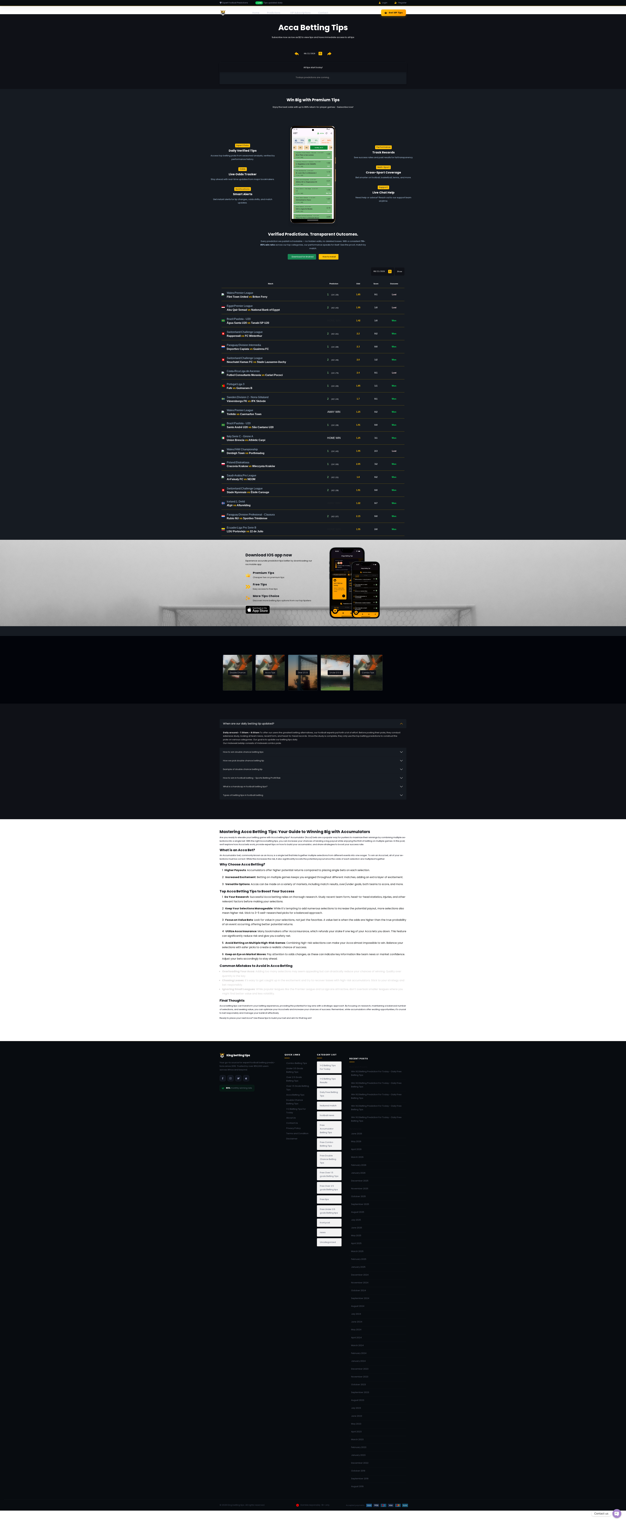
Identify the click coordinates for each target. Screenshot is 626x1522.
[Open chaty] (616, 1513)
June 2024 (356, 1321)
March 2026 (357, 1157)
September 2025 (360, 1204)
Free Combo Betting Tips (326, 1144)
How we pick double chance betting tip (243, 760)
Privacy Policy (293, 1128)
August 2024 (357, 1306)
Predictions (273, 12)
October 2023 (358, 1384)
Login (384, 2)
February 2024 (358, 1353)
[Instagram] (230, 1078)
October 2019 (358, 1470)
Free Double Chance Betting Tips (328, 1159)
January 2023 (358, 1455)
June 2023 (356, 1416)
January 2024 (358, 1361)
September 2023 (360, 1392)
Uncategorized (328, 1242)
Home (255, 12)
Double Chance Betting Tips (294, 1101)
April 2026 (356, 1149)
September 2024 (360, 1298)
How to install (329, 256)
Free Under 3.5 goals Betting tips (329, 1211)
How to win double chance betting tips (243, 752)
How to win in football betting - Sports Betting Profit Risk (251, 777)
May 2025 (356, 1235)
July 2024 (356, 1313)
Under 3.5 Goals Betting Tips (294, 1070)
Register (402, 2)
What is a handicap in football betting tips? (245, 786)
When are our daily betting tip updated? (248, 723)
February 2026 (358, 1165)
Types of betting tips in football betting (243, 795)
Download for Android (302, 256)
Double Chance (237, 672)
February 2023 (358, 1447)
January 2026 (358, 1172)
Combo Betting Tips (296, 1063)
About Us (291, 1117)
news (323, 1232)
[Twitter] (238, 1078)
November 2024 (359, 1282)
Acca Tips (270, 672)
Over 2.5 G (303, 672)
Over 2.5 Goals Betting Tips (294, 1079)
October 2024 (358, 1290)
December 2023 (359, 1368)
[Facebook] (223, 1078)
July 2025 (356, 1219)
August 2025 (357, 1212)
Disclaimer (292, 1138)
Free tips (324, 1199)
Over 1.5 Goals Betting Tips (297, 1087)
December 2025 (359, 1180)
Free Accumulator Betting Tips (327, 1129)
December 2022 (359, 1462)
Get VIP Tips (396, 12)
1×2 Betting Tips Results (328, 1080)
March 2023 (357, 1439)
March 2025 (357, 1251)
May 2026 (356, 1141)
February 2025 (358, 1259)
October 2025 (358, 1196)
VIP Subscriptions (300, 12)
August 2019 (357, 1486)
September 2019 (359, 1478)
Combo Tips (368, 672)
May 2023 (356, 1423)
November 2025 (359, 1188)
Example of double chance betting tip (242, 769)
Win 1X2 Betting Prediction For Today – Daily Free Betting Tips (376, 1073)
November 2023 (359, 1376)
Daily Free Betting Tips (329, 1094)
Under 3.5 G (335, 672)
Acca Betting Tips (295, 1094)
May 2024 (356, 1329)
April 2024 (356, 1337)
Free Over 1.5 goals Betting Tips (329, 1174)
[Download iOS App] (246, 1078)
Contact (323, 12)
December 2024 (360, 1274)
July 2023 (356, 1408)
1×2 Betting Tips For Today (296, 1110)
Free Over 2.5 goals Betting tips (329, 1187)
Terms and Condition (297, 1133)
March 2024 (357, 1345)
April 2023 (356, 1431)
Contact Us (292, 1123)
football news (327, 1115)
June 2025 (356, 1227)
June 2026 (356, 1133)
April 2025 (356, 1243)
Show (399, 271)
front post (325, 1222)
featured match (328, 1105)
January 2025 (358, 1266)
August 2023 (357, 1400)
